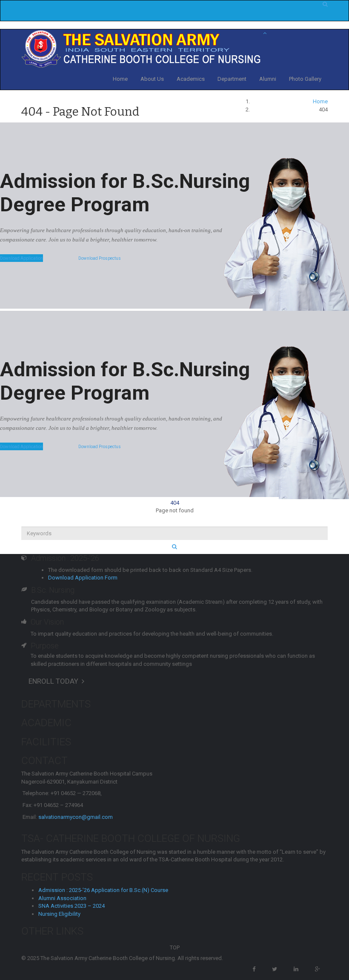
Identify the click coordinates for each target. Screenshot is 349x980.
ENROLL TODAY (55, 681)
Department (231, 79)
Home (120, 79)
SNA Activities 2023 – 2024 (71, 906)
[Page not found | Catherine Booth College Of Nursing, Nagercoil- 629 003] (142, 48)
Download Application (21, 258)
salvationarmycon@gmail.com (75, 817)
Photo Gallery (305, 79)
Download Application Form (82, 577)
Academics (191, 79)
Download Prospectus (99, 258)
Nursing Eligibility (59, 914)
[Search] (174, 547)
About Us (152, 79)
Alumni (267, 79)
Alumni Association (62, 898)
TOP (175, 947)
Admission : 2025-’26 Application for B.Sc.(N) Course (103, 890)
